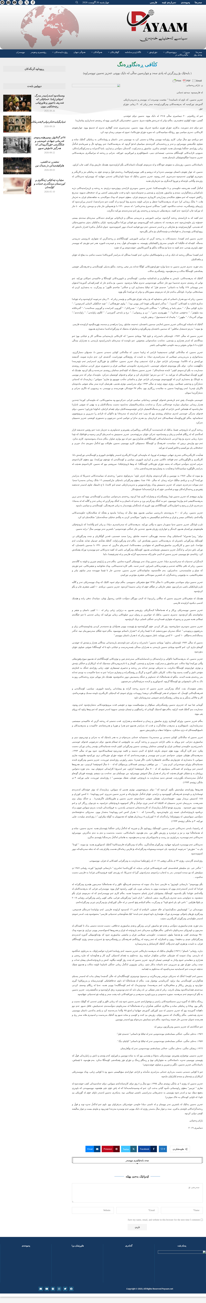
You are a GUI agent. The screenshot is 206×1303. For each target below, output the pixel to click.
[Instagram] (20, 2)
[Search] (76, 2)
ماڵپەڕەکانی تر (181, 54)
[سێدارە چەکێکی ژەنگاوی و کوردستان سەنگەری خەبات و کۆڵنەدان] (17, 185)
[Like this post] (162, 1149)
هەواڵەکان (97, 52)
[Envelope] (40, 1289)
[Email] (8, 2)
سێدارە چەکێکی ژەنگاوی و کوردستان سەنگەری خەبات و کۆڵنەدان (49, 184)
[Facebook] (33, 2)
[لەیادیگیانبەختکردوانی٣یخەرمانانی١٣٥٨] (17, 124)
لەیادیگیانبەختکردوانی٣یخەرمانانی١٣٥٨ (45, 121)
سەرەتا (198, 2)
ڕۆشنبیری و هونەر (38, 52)
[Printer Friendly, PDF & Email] (187, 80)
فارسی (153, 2)
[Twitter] (26, 2)
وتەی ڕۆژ (198, 54)
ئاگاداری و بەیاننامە (133, 52)
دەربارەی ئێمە (169, 2)
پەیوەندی (185, 2)
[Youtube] (14, 2)
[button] (110, 1266)
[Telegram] (2, 2)
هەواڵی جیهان (79, 52)
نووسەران (20, 52)
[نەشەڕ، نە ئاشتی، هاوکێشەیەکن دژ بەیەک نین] (17, 165)
